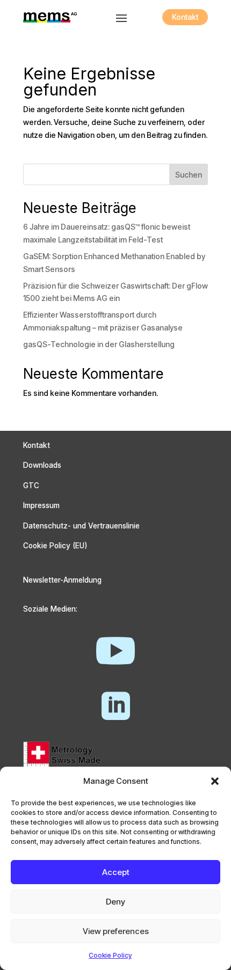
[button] (215, 781)
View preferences (116, 931)
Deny (115, 901)
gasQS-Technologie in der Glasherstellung (99, 344)
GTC (31, 485)
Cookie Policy (110, 955)
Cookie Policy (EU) (55, 545)
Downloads (42, 465)
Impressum (41, 505)
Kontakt (185, 16)
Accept (115, 872)
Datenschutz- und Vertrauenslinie (81, 525)
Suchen (188, 174)
